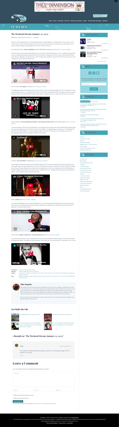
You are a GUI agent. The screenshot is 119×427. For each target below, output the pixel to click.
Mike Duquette (26, 37)
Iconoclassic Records (85, 170)
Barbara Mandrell (24, 276)
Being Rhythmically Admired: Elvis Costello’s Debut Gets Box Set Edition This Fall (93, 110)
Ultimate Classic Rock (85, 150)
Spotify (68, 49)
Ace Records (83, 159)
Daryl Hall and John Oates (45, 276)
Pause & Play (83, 146)
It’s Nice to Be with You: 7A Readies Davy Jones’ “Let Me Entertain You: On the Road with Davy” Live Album (30, 324)
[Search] (106, 16)
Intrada (82, 174)
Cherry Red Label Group (86, 163)
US (102, 43)
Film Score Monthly (85, 142)
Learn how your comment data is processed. (44, 403)
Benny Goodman (33, 276)
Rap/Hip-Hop (22, 274)
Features (21, 270)
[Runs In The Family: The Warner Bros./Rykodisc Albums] (83, 54)
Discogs (82, 140)
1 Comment (36, 37)
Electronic (41, 273)
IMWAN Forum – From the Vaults (88, 144)
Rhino (81, 187)
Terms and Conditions (52, 423)
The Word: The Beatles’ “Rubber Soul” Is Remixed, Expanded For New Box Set (93, 104)
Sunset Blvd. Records (85, 189)
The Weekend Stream (29, 270)
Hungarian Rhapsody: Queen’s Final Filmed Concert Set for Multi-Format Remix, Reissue (93, 124)
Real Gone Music (84, 185)
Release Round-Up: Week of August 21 (62, 314)
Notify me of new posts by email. (21, 398)
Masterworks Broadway (86, 181)
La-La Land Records (85, 176)
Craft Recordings (84, 166)
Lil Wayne (62, 276)
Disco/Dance (34, 273)
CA (107, 43)
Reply (21, 355)
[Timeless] (83, 41)
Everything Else (48, 273)
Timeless (89, 39)
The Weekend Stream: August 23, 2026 (30, 314)
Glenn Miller (56, 276)
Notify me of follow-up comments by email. (24, 395)
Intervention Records (85, 172)
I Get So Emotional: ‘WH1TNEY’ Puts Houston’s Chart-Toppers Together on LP (92, 119)
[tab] (85, 101)
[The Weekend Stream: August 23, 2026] (15, 317)
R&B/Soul (72, 273)
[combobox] (100, 15)
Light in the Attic (84, 179)
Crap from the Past (85, 139)
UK (104, 43)
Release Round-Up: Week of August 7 (89, 114)
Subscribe (93, 89)
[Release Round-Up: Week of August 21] (48, 317)
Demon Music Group (85, 168)
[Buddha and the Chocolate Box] (83, 47)
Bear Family (83, 161)
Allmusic (82, 137)
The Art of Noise (23, 277)
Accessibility (70, 423)
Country (28, 273)
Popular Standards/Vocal (62, 273)
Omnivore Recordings (85, 183)
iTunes (58, 49)
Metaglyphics (75, 417)
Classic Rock (22, 273)
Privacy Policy (62, 423)
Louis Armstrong (70, 276)
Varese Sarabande (85, 191)
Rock (26, 274)
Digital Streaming (33, 271)
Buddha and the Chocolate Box (94, 45)
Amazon (63, 49)
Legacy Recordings (85, 178)
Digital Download (23, 271)
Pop (54, 273)
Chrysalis (82, 164)
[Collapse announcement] (116, 1)
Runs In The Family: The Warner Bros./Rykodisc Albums (94, 53)
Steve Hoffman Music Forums (87, 148)
